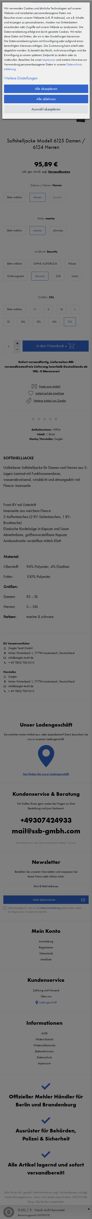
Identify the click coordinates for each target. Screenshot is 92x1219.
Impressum (48, 60)
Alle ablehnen (46, 99)
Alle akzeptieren (46, 88)
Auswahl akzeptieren (46, 109)
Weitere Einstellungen (21, 78)
